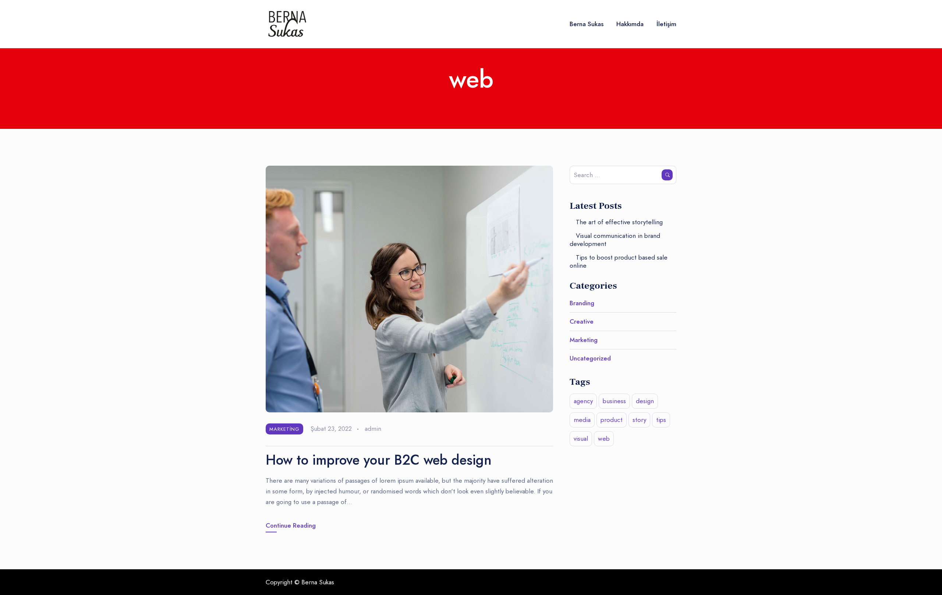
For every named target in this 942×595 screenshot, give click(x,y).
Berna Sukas (586, 24)
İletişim (666, 24)
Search (667, 174)
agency (583, 401)
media (582, 419)
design (645, 401)
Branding (582, 303)
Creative (582, 321)
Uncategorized (590, 358)
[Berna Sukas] (286, 24)
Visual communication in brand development (615, 239)
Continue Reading (291, 525)
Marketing (284, 429)
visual (581, 438)
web (604, 438)
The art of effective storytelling (619, 222)
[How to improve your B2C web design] (409, 288)
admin (373, 428)
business (614, 401)
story (639, 419)
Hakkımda (630, 24)
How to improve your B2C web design (379, 460)
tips (661, 419)
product (612, 419)
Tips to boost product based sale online (618, 261)
